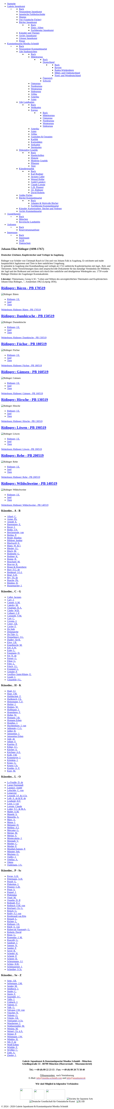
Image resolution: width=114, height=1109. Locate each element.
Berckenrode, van (15, 532)
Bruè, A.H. (12, 575)
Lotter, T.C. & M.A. (16, 809)
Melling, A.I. (13, 827)
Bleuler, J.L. (13, 548)
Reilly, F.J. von (14, 913)
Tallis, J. (11, 999)
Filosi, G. (11, 661)
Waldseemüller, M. (16, 1026)
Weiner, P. (11, 1034)
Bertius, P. (12, 535)
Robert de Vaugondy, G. (18, 929)
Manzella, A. (13, 817)
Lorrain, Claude (14, 806)
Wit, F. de (11, 1042)
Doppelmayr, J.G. (15, 637)
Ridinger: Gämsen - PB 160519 (24, 372)
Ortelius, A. (12, 859)
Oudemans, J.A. (14, 865)
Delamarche (12, 631)
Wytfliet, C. (12, 1050)
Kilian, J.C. (12, 747)
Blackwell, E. (13, 543)
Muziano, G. (13, 854)
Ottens (10, 862)
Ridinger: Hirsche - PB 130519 (24, 399)
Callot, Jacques (14, 597)
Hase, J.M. (12, 693)
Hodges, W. (12, 707)
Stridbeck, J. (13, 988)
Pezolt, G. (11, 881)
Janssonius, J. (13, 733)
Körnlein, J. (12, 760)
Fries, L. (11, 663)
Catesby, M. (12, 605)
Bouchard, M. (13, 561)
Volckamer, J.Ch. (15, 1020)
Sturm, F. (11, 994)
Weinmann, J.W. (15, 1036)
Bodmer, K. (12, 556)
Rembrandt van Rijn (16, 916)
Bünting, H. (12, 583)
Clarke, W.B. (13, 610)
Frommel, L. (13, 669)
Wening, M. (12, 1028)
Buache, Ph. (13, 580)
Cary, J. (10, 600)
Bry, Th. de (12, 577)
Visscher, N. (13, 1012)
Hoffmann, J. (13, 709)
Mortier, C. (12, 843)
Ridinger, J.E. (13, 299)
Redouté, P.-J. (13, 903)
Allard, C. (11, 516)
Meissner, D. (13, 825)
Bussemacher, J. (14, 585)
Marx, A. (11, 819)
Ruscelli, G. (12, 940)
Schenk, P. (12, 956)
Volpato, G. (12, 1015)
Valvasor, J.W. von (16, 1010)
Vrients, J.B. (13, 1018)
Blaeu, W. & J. (14, 545)
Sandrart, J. (12, 943)
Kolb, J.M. (12, 755)
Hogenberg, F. (14, 712)
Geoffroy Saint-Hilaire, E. (19, 674)
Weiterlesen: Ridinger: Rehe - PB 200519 (20, 477)
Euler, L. (11, 650)
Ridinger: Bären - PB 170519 (23, 288)
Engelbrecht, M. (14, 645)
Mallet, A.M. (13, 811)
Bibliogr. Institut (14, 540)
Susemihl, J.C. (14, 996)
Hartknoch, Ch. (14, 699)
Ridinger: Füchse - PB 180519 (24, 344)
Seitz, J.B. (12, 981)
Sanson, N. (12, 945)
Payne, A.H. (13, 876)
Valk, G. (11, 1007)
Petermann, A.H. (15, 879)
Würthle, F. (12, 1047)
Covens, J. (12, 621)
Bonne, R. (12, 559)
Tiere (9, 304)
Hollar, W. (12, 715)
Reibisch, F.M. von (16, 905)
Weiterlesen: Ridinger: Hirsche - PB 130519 (21, 421)
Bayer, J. (11, 527)
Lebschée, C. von (15, 790)
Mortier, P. (12, 846)
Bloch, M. (12, 551)
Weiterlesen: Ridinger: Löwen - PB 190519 (21, 449)
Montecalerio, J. (14, 838)
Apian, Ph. (12, 519)
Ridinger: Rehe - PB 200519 (22, 455)
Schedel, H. (12, 953)
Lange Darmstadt (15, 785)
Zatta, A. (11, 1052)
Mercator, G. (13, 830)
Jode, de (11, 739)
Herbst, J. (11, 704)
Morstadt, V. (13, 841)
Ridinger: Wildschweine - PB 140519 (29, 483)
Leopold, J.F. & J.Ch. (17, 795)
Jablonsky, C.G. (14, 728)
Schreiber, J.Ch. (14, 969)
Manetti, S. (12, 814)
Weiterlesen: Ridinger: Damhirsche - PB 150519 (23, 337)
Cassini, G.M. (13, 602)
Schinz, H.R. (13, 964)
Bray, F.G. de (13, 569)
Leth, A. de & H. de (16, 798)
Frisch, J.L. (12, 666)
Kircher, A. (12, 749)
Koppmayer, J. (14, 757)
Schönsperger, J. (14, 966)
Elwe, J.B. (12, 642)
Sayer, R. (11, 950)
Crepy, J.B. (12, 624)
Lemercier (12, 793)
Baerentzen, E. (14, 524)
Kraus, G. (11, 763)
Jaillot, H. (11, 731)
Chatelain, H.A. (14, 608)
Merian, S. (12, 835)
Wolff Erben (13, 1044)
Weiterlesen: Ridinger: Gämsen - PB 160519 (22, 393)
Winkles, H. (12, 1039)
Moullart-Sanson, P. (16, 849)
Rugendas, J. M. (14, 937)
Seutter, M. (12, 986)
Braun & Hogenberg (16, 567)
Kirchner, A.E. (14, 752)
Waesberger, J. (14, 1023)
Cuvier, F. (11, 626)
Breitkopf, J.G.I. (14, 572)
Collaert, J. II (13, 613)
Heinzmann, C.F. (15, 701)
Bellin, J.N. (12, 529)
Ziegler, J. (11, 1055)
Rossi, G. (11, 935)
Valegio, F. (12, 1004)
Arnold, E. (12, 521)
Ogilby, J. (11, 857)
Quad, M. (11, 897)
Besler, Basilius (14, 537)
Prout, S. (11, 889)
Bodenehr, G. (13, 553)
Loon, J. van (13, 803)
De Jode (11, 629)
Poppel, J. (11, 892)
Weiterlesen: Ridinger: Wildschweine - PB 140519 (24, 505)
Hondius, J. (12, 723)
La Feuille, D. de (15, 782)
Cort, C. (11, 618)
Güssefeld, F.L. (14, 679)
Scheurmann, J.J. (15, 961)
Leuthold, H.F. (14, 801)
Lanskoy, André (14, 787)
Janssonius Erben (15, 736)
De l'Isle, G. (12, 634)
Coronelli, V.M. (14, 616)
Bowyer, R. (12, 564)
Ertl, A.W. (12, 647)
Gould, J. (11, 677)
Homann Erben (14, 720)
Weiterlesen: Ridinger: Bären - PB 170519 (21, 309)
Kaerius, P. (12, 744)
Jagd (9, 302)
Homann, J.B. (13, 717)
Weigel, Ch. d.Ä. (15, 1031)
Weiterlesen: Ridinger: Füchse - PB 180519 (21, 365)
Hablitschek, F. (14, 696)
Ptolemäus (12, 895)
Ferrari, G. (12, 658)
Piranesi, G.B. (13, 887)
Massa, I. (11, 822)
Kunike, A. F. (13, 768)
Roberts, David (14, 932)
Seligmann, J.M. (14, 983)
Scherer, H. (12, 958)
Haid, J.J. (11, 691)
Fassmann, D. (13, 653)
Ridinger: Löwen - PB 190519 (23, 427)
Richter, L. (12, 921)
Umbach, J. (12, 1002)
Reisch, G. (12, 911)
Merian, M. (12, 833)
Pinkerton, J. (13, 884)
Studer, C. (11, 991)
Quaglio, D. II (13, 900)
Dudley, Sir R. (14, 639)
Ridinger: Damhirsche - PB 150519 (27, 316)
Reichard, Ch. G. (15, 908)
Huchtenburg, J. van (16, 725)
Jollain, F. (11, 741)
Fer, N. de (11, 655)
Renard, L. (12, 919)
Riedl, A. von (13, 927)
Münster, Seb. (13, 851)
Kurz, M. (11, 771)
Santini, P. (11, 948)
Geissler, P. (12, 671)
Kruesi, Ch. (12, 765)
